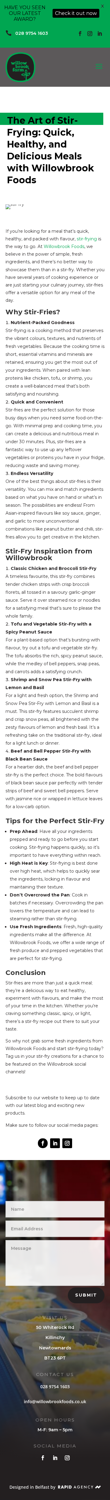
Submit (86, 1295)
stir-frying (87, 239)
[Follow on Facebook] (80, 33)
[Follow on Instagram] (90, 33)
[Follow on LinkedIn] (100, 33)
